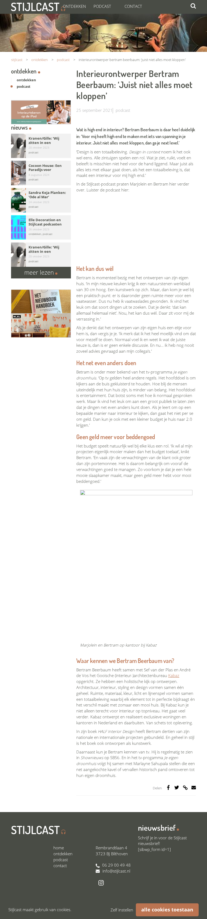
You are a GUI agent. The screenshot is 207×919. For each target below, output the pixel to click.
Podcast (102, 6)
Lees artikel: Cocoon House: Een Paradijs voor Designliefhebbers (41, 173)
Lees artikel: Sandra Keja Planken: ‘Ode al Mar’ (41, 200)
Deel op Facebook (168, 787)
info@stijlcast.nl (116, 871)
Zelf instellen (122, 910)
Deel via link (185, 787)
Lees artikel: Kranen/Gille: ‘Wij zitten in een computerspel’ (41, 146)
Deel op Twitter (176, 787)
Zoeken (193, 6)
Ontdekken (74, 6)
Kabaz (173, 675)
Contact (133, 6)
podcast (123, 110)
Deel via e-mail (193, 787)
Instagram (101, 883)
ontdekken (26, 80)
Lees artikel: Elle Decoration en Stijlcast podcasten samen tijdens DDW (41, 227)
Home (58, 847)
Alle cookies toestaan (167, 909)
